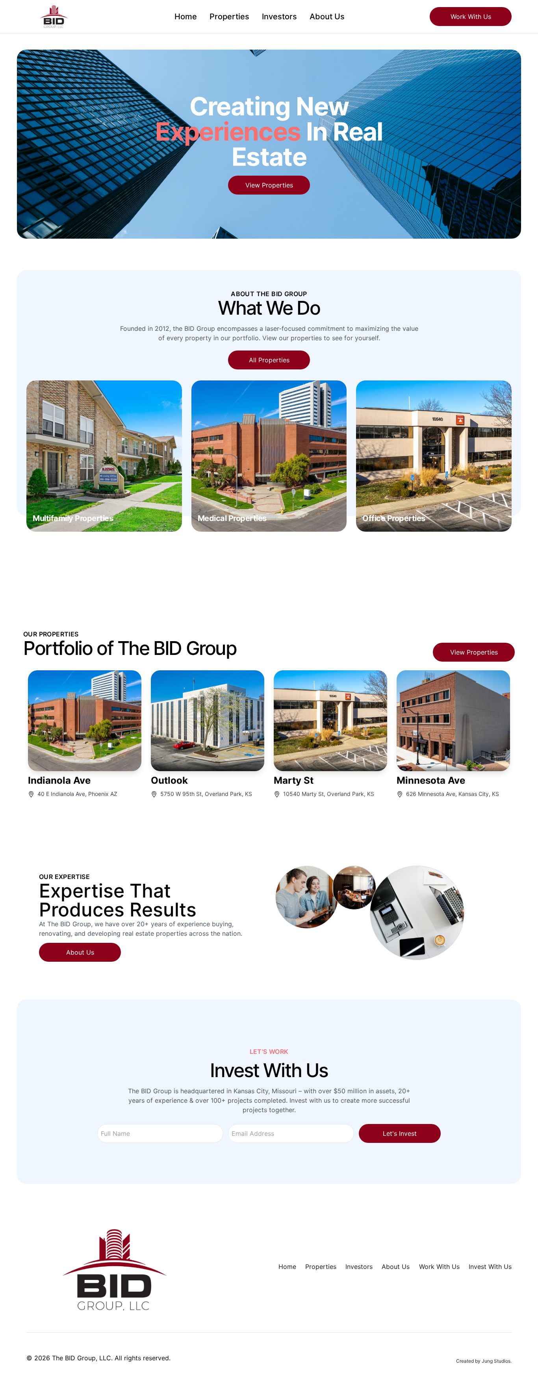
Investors (279, 16)
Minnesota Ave (431, 780)
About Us (327, 16)
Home (185, 16)
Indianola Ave (59, 780)
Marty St (294, 780)
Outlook (169, 780)
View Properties (269, 185)
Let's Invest (400, 1133)
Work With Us (471, 16)
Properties (229, 16)
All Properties (269, 360)
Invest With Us (490, 1266)
